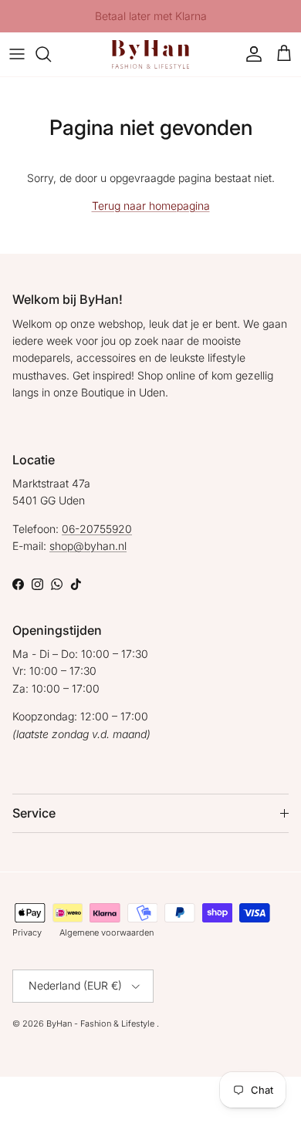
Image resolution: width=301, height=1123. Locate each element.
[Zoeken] (51, 54)
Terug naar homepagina (151, 205)
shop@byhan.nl (88, 545)
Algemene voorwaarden (106, 932)
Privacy (27, 932)
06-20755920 (97, 528)
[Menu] (17, 54)
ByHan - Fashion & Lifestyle (101, 1023)
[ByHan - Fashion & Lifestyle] (150, 54)
